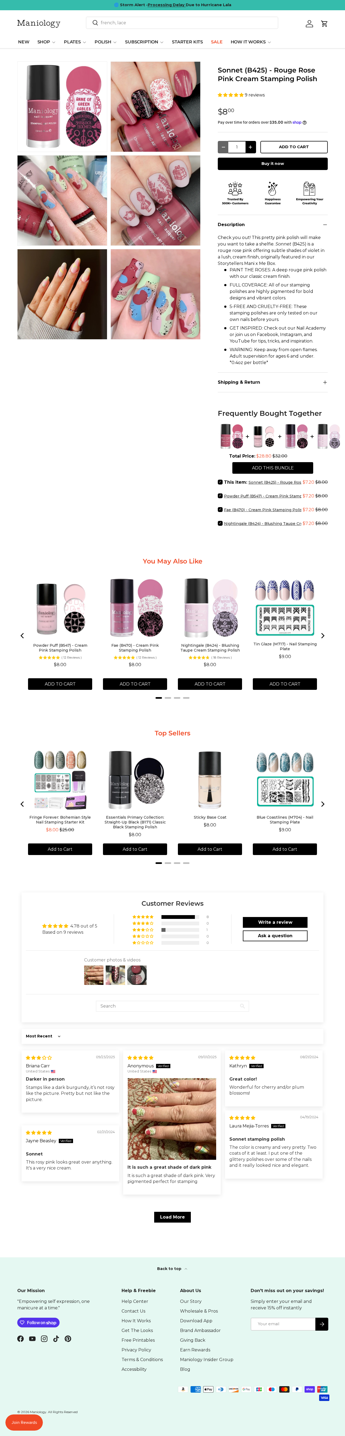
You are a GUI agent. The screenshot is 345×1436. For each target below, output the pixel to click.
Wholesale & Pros (199, 1311)
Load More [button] (172, 1217)
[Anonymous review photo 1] (171, 1119)
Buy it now (272, 163)
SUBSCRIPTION (141, 41)
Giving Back (192, 1340)
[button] (231, 95)
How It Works (136, 1320)
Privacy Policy (136, 1349)
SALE (216, 41)
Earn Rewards (195, 1349)
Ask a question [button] (275, 935)
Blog (185, 1369)
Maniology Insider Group (206, 1359)
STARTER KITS (187, 41)
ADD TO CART (294, 146)
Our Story (191, 1301)
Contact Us (133, 1311)
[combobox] (182, 23)
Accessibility (134, 1369)
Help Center (135, 1301)
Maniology (38, 1412)
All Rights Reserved (63, 1412)
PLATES (72, 41)
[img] (39, 1057)
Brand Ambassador (200, 1330)
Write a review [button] (275, 922)
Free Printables (138, 1340)
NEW (23, 41)
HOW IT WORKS (248, 41)
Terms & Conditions (142, 1359)
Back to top (169, 1268)
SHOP (43, 41)
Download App (196, 1320)
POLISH (103, 41)
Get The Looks (137, 1330)
